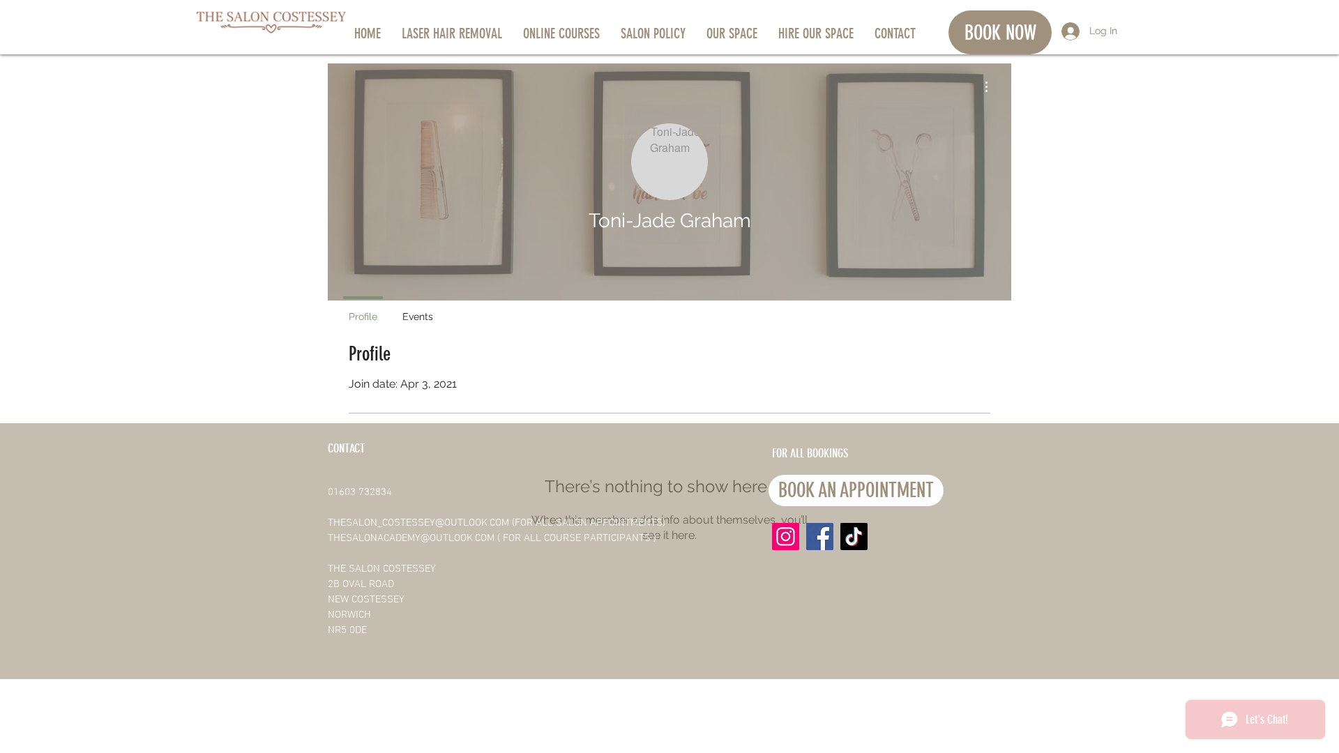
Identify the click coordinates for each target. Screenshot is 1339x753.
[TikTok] (854, 536)
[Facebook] (819, 536)
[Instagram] (785, 536)
